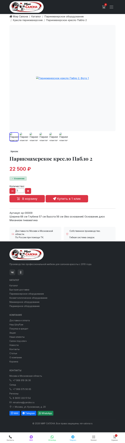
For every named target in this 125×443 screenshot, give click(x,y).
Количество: (17, 186)
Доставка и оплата (19, 320)
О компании (15, 357)
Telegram (30, 413)
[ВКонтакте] (12, 272)
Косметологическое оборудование (28, 298)
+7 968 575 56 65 (22, 389)
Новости (14, 345)
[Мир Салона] (26, 7)
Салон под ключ (18, 341)
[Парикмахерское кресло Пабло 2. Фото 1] (62, 78)
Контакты (14, 349)
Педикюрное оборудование (24, 306)
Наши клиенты (17, 337)
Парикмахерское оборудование (26, 293)
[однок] (20, 272)
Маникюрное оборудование (24, 302)
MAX (16, 413)
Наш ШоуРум (16, 324)
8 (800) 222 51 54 (22, 398)
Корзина (13, 361)
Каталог (13, 285)
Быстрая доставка (19, 289)
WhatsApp (47, 413)
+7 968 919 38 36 (22, 380)
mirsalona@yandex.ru (23, 402)
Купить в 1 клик (68, 199)
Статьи (13, 353)
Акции (12, 332)
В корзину (29, 199)
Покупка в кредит (18, 328)
